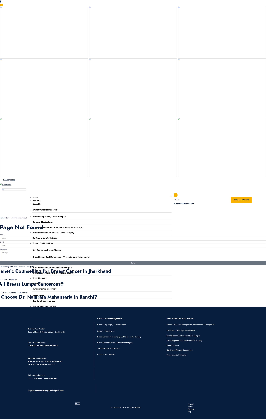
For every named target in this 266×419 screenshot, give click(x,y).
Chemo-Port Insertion (105, 354)
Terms (190, 407)
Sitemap (191, 409)
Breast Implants (172, 345)
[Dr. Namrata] (5, 185)
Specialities (37, 204)
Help (189, 412)
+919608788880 (35, 346)
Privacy (191, 404)
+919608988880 (51, 346)
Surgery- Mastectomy (43, 222)
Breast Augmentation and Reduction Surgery (184, 341)
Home (35, 197)
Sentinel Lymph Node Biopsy (108, 348)
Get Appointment (241, 200)
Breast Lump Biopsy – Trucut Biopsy (111, 325)
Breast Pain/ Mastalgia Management (180, 331)
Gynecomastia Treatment (176, 355)
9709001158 (189, 204)
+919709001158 (35, 378)
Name (2, 235)
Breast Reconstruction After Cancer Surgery (53, 233)
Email (2, 242)
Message (3, 249)
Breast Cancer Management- (46, 210)
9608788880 (179, 204)
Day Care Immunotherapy (44, 306)
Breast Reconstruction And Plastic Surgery (183, 336)
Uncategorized (9, 180)
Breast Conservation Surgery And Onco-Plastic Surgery (119, 337)
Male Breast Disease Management (179, 350)
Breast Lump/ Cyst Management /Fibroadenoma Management (190, 325)
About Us (36, 201)
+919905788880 (50, 378)
